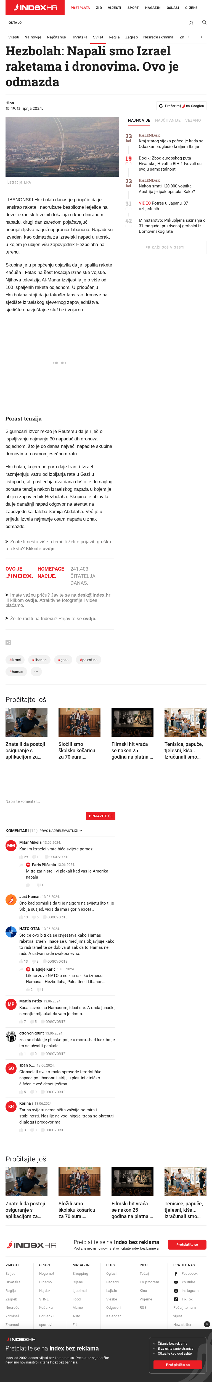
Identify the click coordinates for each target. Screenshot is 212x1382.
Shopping (80, 1273)
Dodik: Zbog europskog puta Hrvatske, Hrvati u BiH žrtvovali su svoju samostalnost (170, 164)
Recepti (112, 1282)
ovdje (31, 600)
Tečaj (144, 1273)
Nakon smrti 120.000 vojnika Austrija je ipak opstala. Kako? (167, 186)
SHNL (44, 1299)
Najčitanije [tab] (168, 120)
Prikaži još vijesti (164, 247)
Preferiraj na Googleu (184, 106)
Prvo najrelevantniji (58, 831)
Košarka (46, 1307)
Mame (78, 1307)
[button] (12, 720)
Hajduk (45, 1291)
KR (11, 1106)
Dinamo (45, 1282)
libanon (39, 660)
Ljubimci (80, 1291)
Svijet (98, 37)
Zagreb (131, 37)
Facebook (190, 1273)
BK (28, 969)
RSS (143, 1307)
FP (28, 864)
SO (11, 1068)
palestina (88, 660)
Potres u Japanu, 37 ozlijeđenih (163, 206)
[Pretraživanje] (202, 23)
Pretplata (80, 8)
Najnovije (33, 37)
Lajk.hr (112, 1291)
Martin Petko (30, 1001)
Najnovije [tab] (139, 120)
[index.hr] (35, 7)
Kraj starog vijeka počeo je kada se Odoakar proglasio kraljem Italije (171, 141)
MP (11, 1004)
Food (77, 1299)
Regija (114, 37)
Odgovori (113, 1307)
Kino (143, 1291)
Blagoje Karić (43, 969)
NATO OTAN (30, 928)
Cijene (191, 8)
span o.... (27, 1065)
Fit (75, 1325)
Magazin (81, 1265)
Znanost (12, 1325)
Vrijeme (146, 1299)
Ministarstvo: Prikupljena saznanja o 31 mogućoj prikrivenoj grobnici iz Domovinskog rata (172, 226)
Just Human (30, 896)
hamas (16, 672)
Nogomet (46, 1273)
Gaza (63, 660)
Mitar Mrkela (30, 842)
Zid (99, 8)
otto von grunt (31, 1033)
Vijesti (114, 8)
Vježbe (111, 1299)
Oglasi (173, 8)
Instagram (190, 1291)
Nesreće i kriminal (158, 37)
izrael (15, 660)
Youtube (188, 1282)
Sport (133, 8)
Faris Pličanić (44, 865)
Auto (76, 1316)
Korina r (26, 1103)
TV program (149, 1282)
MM (11, 845)
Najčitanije (56, 37)
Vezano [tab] (193, 120)
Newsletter (182, 1325)
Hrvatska (79, 37)
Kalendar (113, 1316)
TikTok (187, 1299)
